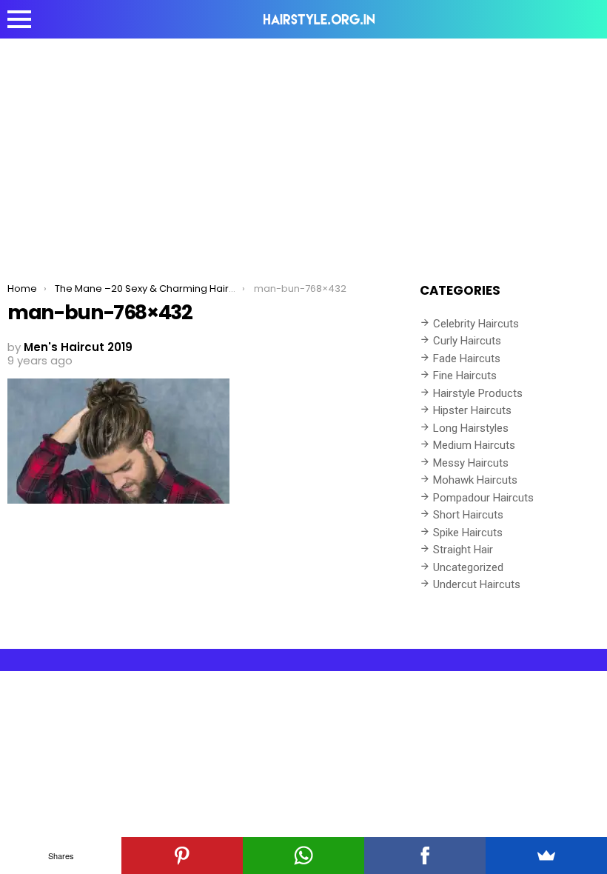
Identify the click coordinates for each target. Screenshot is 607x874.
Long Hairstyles (471, 428)
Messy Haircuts (471, 463)
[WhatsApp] (303, 855)
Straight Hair (463, 549)
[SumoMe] (546, 855)
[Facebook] (425, 855)
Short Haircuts (468, 514)
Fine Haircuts (465, 375)
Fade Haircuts (466, 358)
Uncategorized (468, 567)
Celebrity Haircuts (476, 323)
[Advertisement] (303, 149)
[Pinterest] (182, 855)
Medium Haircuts (474, 445)
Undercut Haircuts (476, 584)
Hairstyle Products (478, 393)
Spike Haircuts (468, 532)
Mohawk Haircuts (475, 480)
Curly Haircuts (467, 340)
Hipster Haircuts (472, 410)
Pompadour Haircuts (483, 497)
